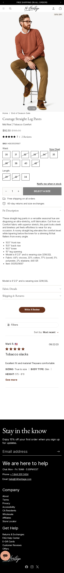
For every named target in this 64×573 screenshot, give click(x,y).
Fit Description (10, 210)
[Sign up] (58, 451)
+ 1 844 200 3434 (19, 474)
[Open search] (10, 8)
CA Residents (9, 510)
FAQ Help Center (11, 538)
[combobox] (46, 332)
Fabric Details (9, 289)
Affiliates (6, 517)
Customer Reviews (12, 545)
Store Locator (9, 521)
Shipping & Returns (13, 295)
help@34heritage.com (20, 479)
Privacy (6, 503)
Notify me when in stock (49, 183)
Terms (5, 499)
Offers (5, 548)
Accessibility (8, 507)
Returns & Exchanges (13, 534)
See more (11, 379)
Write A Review (32, 310)
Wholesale (7, 514)
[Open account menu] (53, 8)
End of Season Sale (20, 113)
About (5, 496)
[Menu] (3, 8)
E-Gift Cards (8, 541)
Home (5, 113)
